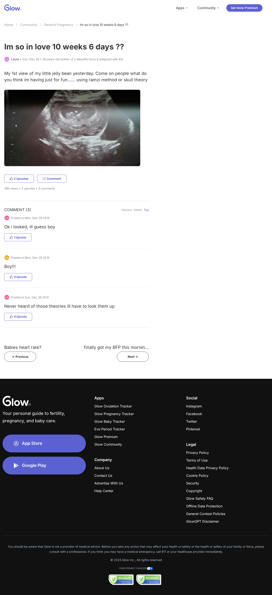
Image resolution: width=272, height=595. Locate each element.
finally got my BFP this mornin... (116, 347)
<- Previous (20, 356)
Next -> (133, 356)
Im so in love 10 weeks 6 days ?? (104, 25)
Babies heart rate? (22, 347)
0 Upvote (20, 277)
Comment (54, 178)
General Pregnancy (58, 25)
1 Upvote (20, 237)
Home (8, 25)
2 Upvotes (21, 178)
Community (28, 25)
